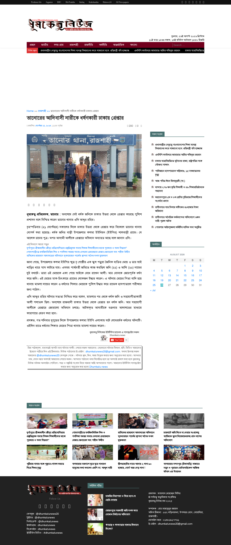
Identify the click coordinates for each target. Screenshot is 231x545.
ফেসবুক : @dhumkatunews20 (43, 513)
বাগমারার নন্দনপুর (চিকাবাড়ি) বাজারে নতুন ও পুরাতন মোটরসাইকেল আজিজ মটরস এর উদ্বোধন (182, 467)
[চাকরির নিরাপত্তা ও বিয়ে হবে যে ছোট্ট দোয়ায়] (95, 500)
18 (154, 280)
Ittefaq (81, 2)
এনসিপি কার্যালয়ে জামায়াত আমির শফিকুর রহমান (157, 50)
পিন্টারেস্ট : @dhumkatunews (42, 521)
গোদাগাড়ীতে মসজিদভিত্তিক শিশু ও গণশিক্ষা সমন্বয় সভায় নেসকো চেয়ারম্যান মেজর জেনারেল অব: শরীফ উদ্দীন (78, 251)
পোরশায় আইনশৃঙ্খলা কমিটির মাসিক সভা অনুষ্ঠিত (178, 227)
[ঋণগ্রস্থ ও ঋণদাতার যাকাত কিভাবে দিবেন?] (95, 529)
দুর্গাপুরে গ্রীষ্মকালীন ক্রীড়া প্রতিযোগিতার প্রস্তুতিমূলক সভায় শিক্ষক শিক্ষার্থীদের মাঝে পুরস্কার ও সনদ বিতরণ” (77, 248)
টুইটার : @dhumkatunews (41, 517)
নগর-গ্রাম (59, 45)
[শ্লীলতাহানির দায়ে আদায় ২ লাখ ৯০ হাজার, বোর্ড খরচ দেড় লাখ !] (138, 452)
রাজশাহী (74, 45)
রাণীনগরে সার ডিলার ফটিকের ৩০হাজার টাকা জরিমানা (176, 209)
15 (185, 275)
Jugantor (49, 2)
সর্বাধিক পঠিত (95, 485)
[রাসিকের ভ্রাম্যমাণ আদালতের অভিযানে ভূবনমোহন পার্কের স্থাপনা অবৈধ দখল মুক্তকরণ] (138, 420)
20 (169, 280)
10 (200, 270)
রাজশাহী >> (44, 110)
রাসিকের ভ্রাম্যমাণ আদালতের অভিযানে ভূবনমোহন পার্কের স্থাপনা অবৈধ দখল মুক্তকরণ (67, 255)
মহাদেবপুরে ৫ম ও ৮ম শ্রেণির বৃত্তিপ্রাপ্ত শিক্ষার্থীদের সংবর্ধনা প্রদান (178, 199)
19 (161, 280)
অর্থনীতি (103, 45)
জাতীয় (44, 45)
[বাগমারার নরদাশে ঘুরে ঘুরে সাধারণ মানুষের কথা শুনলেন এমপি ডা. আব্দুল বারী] (92, 452)
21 (177, 280)
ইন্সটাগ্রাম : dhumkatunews (41, 525)
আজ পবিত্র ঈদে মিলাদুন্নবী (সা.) (170, 180)
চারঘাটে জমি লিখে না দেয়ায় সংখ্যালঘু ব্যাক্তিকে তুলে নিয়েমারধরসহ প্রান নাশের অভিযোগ (183, 436)
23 (192, 280)
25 (154, 285)
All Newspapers (122, 2)
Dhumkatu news (98, 366)
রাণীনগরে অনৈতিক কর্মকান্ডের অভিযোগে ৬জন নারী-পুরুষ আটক (177, 219)
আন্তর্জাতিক (118, 45)
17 (200, 275)
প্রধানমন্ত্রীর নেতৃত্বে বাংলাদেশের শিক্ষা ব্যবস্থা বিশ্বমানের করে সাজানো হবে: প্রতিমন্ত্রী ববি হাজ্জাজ (85, 50)
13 (169, 275)
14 (177, 275)
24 (200, 280)
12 (161, 275)
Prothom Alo (36, 2)
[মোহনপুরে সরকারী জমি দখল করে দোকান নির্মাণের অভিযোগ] (95, 514)
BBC (59, 2)
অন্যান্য (133, 45)
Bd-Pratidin (70, 2)
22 (185, 280)
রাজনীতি (88, 45)
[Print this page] (141, 126)
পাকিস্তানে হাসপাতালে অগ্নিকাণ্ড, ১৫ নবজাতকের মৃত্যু (177, 172)
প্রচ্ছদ (32, 45)
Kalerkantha (93, 2)
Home (30, 110)
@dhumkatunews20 (48, 355)
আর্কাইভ (156, 244)
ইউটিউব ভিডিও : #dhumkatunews (45, 532)
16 (192, 275)
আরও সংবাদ (34, 405)
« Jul (152, 290)
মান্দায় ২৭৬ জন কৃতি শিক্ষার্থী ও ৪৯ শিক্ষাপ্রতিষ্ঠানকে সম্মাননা (179, 189)
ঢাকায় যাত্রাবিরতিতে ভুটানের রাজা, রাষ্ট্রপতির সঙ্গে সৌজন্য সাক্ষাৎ (178, 162)
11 (154, 275)
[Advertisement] (115, 78)
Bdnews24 (107, 2)
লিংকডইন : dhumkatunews (41, 529)
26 (161, 285)
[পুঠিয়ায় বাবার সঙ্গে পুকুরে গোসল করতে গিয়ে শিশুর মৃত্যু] (47, 452)
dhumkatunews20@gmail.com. (103, 351)
